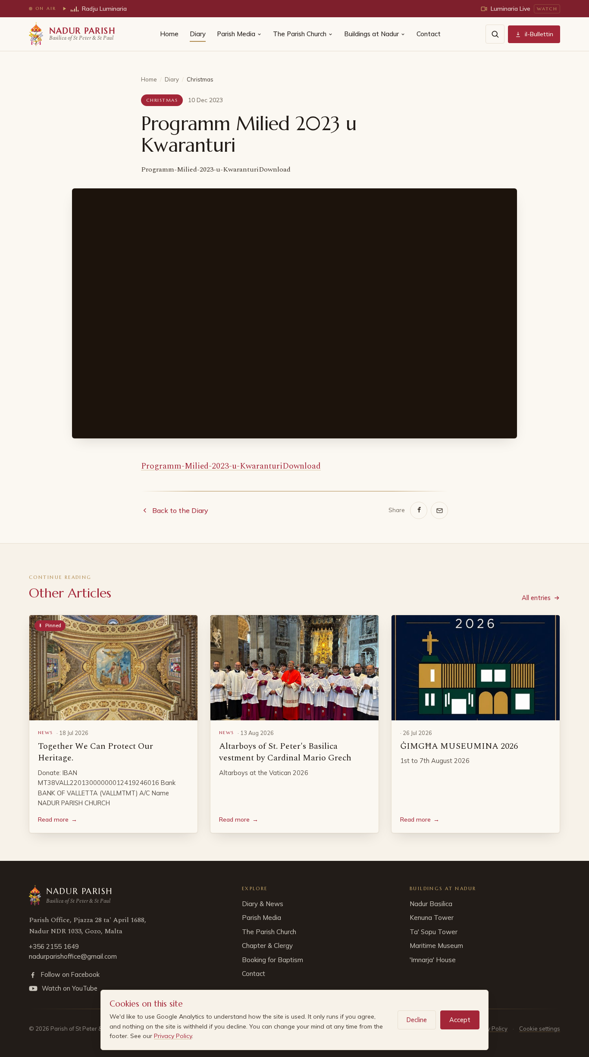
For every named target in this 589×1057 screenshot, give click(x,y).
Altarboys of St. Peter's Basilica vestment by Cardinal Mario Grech (285, 752)
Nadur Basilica (431, 904)
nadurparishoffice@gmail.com (73, 956)
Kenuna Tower (432, 917)
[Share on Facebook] (418, 510)
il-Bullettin (539, 34)
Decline (417, 1020)
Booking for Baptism (272, 960)
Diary (198, 34)
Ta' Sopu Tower (433, 932)
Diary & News (262, 904)
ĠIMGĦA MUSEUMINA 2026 (459, 746)
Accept (459, 1020)
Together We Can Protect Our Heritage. (95, 752)
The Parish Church (299, 34)
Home (169, 34)
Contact (429, 34)
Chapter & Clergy (267, 945)
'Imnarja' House (433, 960)
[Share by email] (439, 510)
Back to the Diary (180, 510)
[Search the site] (495, 34)
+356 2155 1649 (54, 946)
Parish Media (236, 34)
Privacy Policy (173, 1036)
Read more (57, 819)
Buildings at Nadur (371, 34)
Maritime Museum (436, 945)
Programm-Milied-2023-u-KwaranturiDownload (231, 466)
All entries (536, 598)
